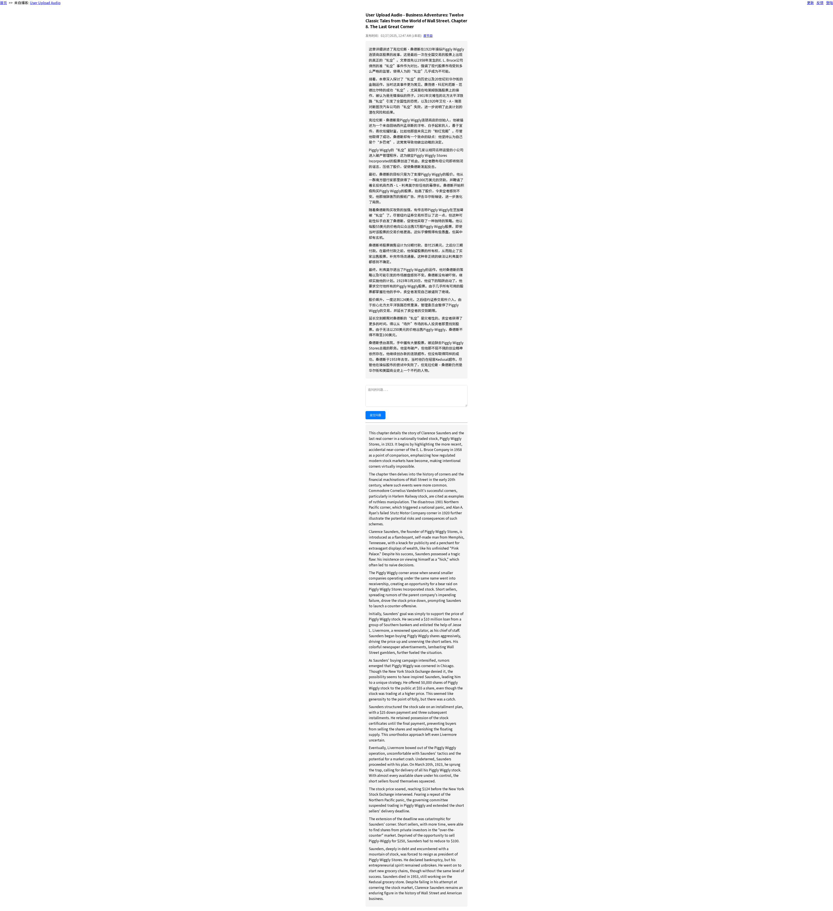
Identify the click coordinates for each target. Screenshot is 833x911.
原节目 (428, 35)
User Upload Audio (45, 2)
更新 (810, 2)
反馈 (820, 2)
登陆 (829, 2)
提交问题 (375, 415)
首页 (3, 2)
